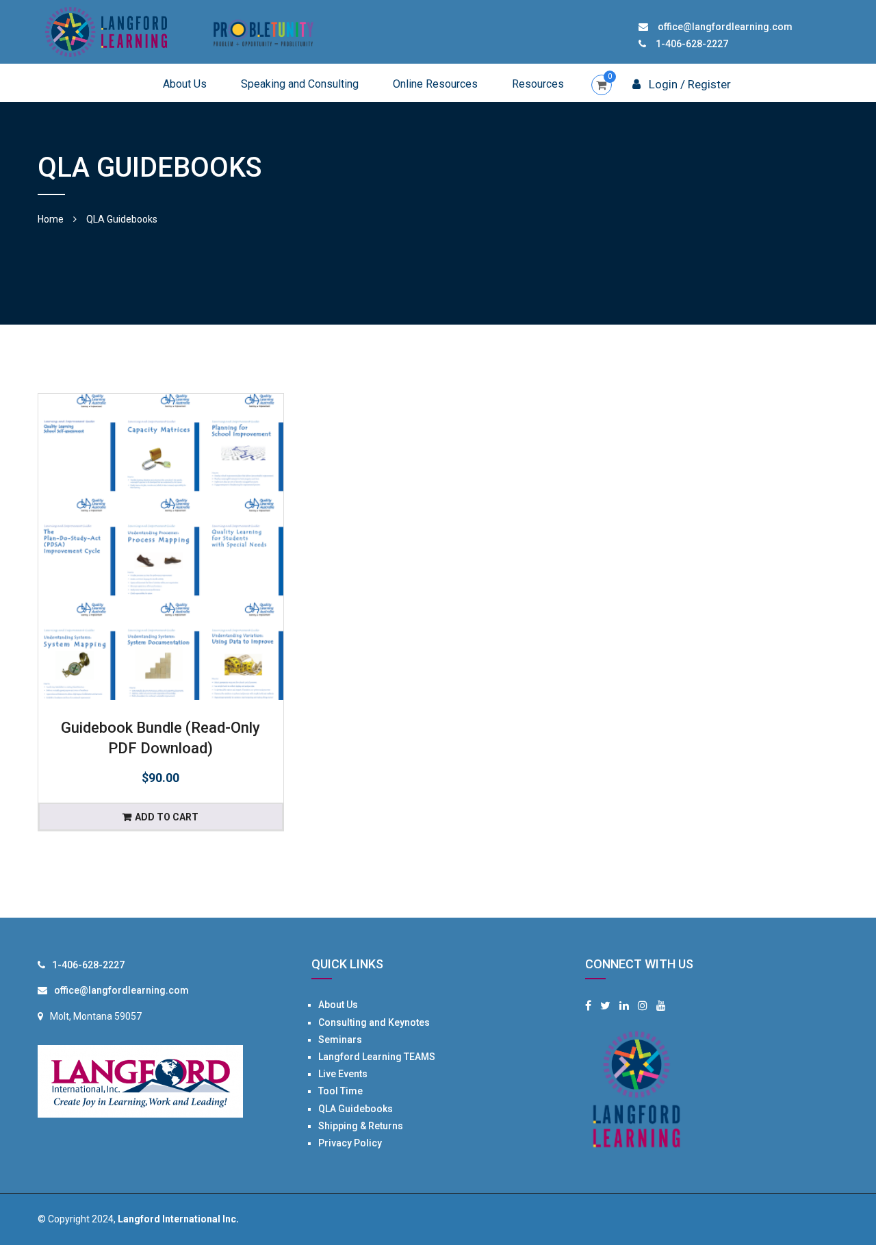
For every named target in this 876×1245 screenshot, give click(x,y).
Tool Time (340, 1090)
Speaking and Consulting (300, 83)
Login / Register (688, 84)
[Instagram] (642, 1005)
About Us (185, 83)
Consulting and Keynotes (374, 1022)
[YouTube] (661, 1005)
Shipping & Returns (360, 1125)
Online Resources (435, 83)
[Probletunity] (263, 31)
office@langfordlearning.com (725, 26)
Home (51, 219)
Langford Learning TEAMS (376, 1056)
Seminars (340, 1039)
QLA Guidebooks (355, 1108)
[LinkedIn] (624, 1005)
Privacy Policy (350, 1142)
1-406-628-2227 (692, 43)
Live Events (343, 1073)
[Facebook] (588, 1005)
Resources (538, 83)
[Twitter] (605, 1005)
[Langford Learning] (106, 31)
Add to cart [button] (166, 817)
